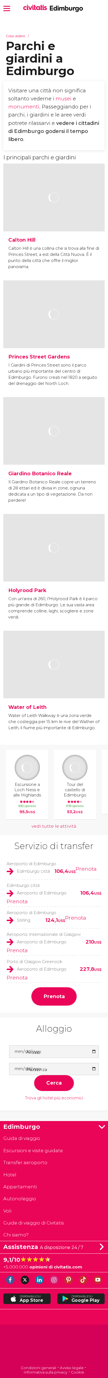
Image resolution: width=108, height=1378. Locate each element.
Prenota (86, 868)
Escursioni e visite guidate (33, 1150)
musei (63, 98)
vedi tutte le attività (54, 826)
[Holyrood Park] (54, 564)
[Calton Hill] (54, 214)
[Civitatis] (54, 1345)
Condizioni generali (38, 1367)
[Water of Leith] (54, 681)
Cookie (77, 1372)
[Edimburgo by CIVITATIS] (36, 8)
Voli (7, 1211)
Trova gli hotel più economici (54, 1098)
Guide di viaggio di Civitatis (33, 1223)
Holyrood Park (27, 590)
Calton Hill (21, 240)
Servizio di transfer (54, 845)
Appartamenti (20, 1186)
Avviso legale (72, 1367)
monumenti (23, 106)
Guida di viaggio (21, 1138)
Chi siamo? (16, 1235)
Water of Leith (27, 707)
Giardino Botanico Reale (40, 473)
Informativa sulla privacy (45, 1372)
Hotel (9, 1174)
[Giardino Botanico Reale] (54, 447)
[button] (7, 8)
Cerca (54, 1083)
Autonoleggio (19, 1198)
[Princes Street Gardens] (54, 330)
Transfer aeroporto (25, 1162)
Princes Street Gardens (39, 356)
